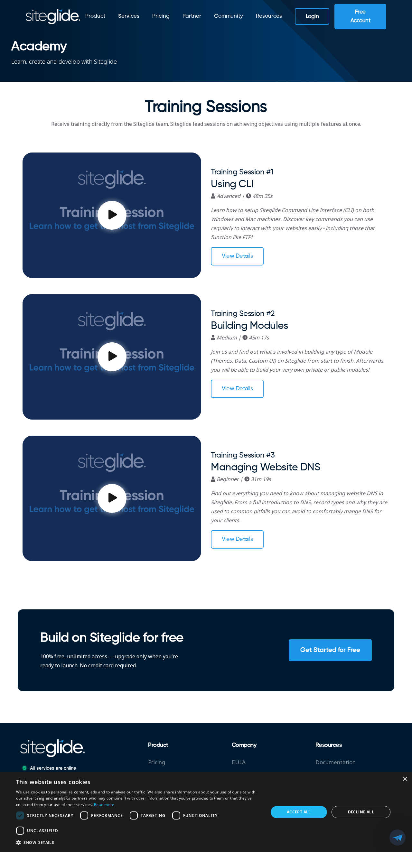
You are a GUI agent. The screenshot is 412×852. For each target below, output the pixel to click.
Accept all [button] (299, 812)
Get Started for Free (330, 650)
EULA (239, 762)
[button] (138, 842)
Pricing (161, 16)
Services (128, 16)
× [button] (404, 779)
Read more (104, 804)
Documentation (335, 762)
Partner (192, 16)
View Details (237, 256)
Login (312, 16)
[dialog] (206, 812)
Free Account (360, 16)
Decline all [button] (361, 812)
